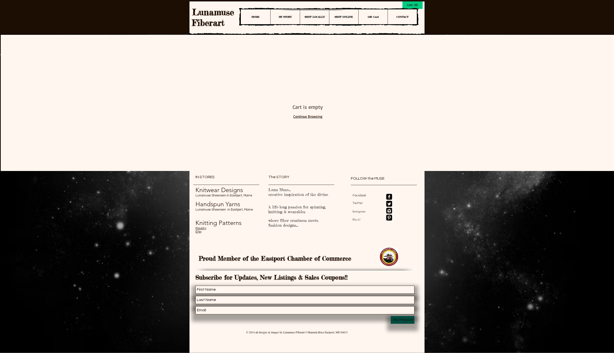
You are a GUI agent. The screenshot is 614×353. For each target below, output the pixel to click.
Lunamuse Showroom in (212, 195)
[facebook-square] (389, 197)
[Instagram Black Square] (389, 211)
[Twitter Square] (389, 204)
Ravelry (200, 228)
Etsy (198, 231)
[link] (412, 5)
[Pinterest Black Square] (389, 218)
